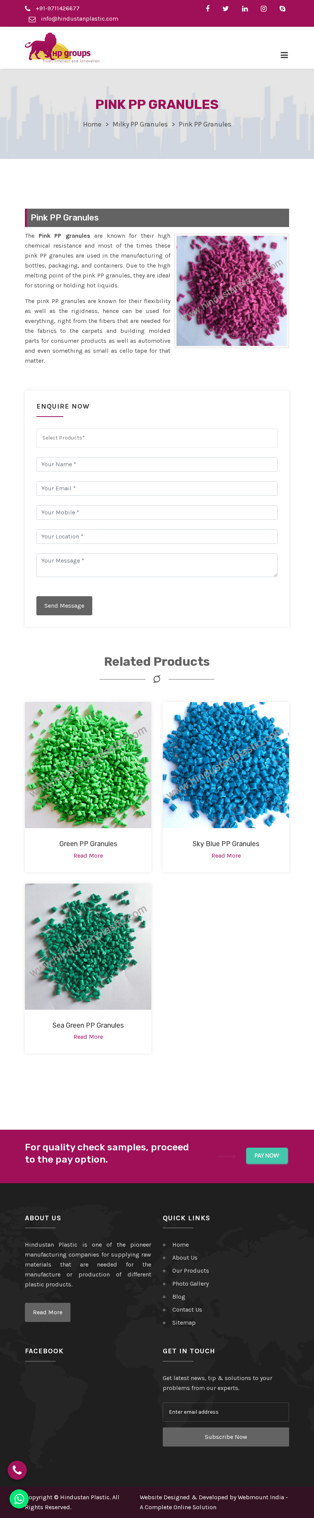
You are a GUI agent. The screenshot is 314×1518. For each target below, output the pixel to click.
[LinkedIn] (247, 8)
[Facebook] (209, 8)
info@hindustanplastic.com (78, 18)
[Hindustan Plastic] (62, 47)
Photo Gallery (190, 1283)
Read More (47, 1312)
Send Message (64, 605)
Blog (178, 1296)
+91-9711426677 (57, 8)
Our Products (190, 1270)
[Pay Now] (267, 1156)
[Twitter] (227, 8)
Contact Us (187, 1309)
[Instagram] (265, 8)
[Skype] (284, 8)
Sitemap (184, 1322)
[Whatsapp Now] (19, 1498)
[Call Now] (17, 1470)
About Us (185, 1257)
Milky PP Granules (140, 124)
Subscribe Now (226, 1436)
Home (92, 124)
